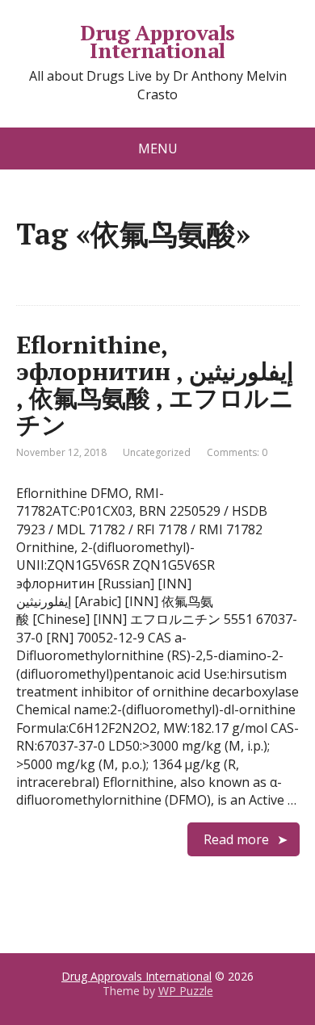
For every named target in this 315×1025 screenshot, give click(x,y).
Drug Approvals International (157, 41)
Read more (236, 839)
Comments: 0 (237, 452)
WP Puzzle (185, 990)
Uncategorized (157, 452)
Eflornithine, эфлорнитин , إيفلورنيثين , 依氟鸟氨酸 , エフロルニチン (155, 384)
